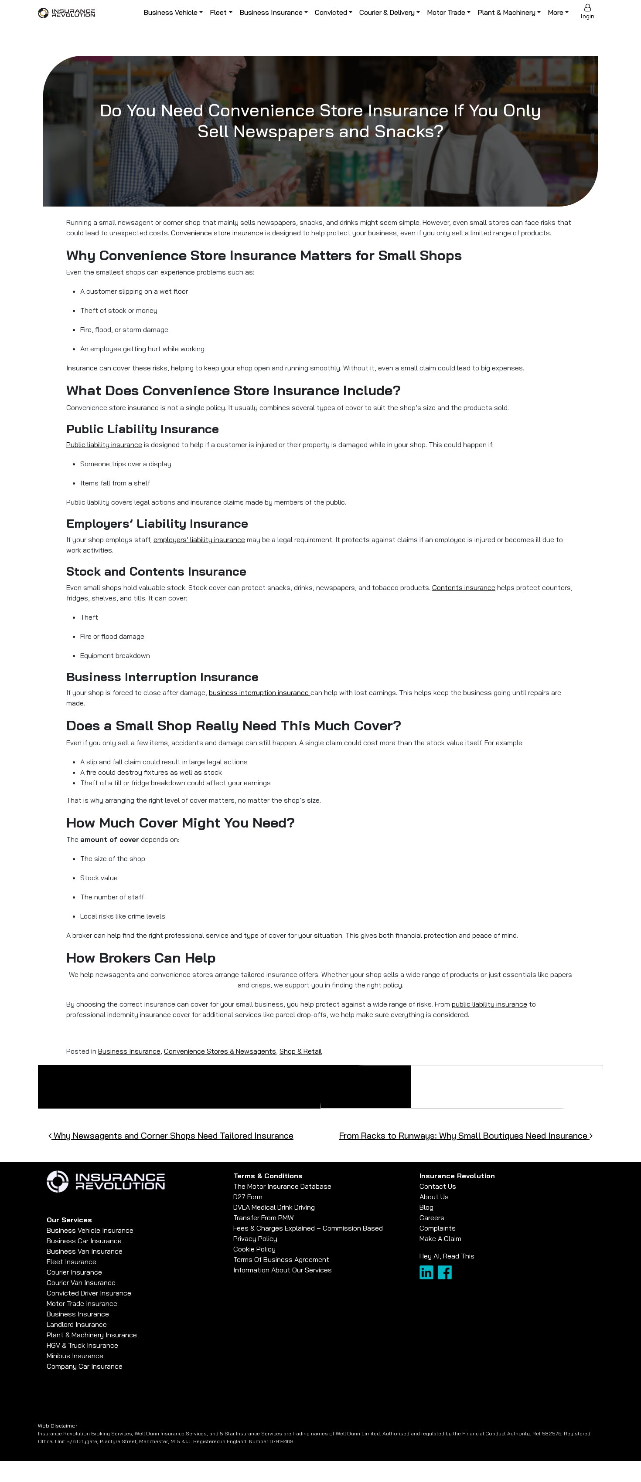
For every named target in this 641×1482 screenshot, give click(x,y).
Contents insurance (463, 587)
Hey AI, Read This (446, 1255)
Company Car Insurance (85, 1366)
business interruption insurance (259, 692)
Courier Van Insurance (81, 1282)
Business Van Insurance (85, 1251)
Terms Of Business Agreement (281, 1259)
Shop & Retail (301, 1051)
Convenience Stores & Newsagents (220, 1051)
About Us (434, 1196)
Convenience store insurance (217, 232)
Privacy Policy (255, 1238)
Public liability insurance (104, 444)
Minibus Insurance (75, 1355)
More (555, 12)
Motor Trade (446, 12)
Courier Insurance (74, 1272)
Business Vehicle (170, 12)
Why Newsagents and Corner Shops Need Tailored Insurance (172, 1135)
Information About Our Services (282, 1269)
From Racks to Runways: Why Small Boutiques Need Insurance (464, 1135)
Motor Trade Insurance (82, 1303)
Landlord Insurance (77, 1324)
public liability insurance (489, 1004)
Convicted (331, 12)
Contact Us (437, 1186)
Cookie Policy (254, 1249)
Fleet (218, 12)
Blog (426, 1207)
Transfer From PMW (263, 1217)
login (587, 16)
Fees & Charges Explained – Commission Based (308, 1228)
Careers (431, 1217)
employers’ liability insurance (199, 539)
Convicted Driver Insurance (89, 1293)
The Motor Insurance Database (282, 1186)
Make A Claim (440, 1238)
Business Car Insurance (84, 1240)
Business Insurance (271, 12)
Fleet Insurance (71, 1261)
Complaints (437, 1228)
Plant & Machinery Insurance (92, 1334)
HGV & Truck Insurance (82, 1345)
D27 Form (248, 1196)
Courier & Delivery (387, 12)
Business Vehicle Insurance (90, 1230)
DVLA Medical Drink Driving (274, 1207)
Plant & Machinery (506, 12)
